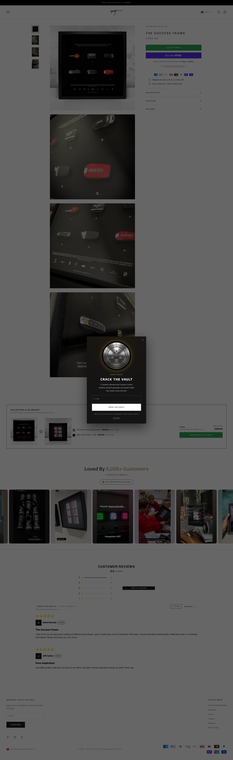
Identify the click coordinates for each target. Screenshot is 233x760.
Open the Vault (117, 407)
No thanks (116, 418)
